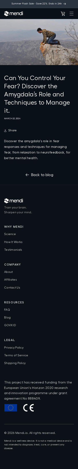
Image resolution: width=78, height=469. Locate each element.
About (8, 272)
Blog (7, 317)
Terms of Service (16, 355)
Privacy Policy (14, 347)
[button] (71, 13)
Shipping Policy (15, 363)
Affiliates (10, 279)
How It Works (13, 242)
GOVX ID (10, 325)
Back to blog (42, 175)
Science (10, 234)
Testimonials (13, 249)
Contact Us (12, 287)
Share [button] (12, 130)
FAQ (7, 309)
